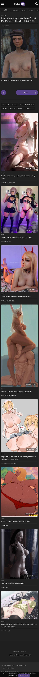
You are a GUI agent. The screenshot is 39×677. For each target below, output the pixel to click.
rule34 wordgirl (25, 655)
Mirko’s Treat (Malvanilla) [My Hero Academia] (16, 391)
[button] (2, 4)
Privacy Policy (21, 665)
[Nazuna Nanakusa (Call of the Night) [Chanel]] (19, 209)
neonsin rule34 (14, 655)
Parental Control (7, 668)
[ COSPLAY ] (14, 10)
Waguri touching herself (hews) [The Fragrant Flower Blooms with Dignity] (19, 625)
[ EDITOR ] (5, 105)
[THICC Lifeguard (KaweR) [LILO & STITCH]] (19, 492)
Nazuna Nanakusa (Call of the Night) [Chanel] (16, 237)
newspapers (29, 105)
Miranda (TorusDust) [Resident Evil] (13, 583)
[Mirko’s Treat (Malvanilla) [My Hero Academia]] (19, 346)
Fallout (14, 105)
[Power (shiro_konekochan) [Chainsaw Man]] (19, 268)
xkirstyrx (29, 108)
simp (23, 10)
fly (21, 105)
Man (31, 10)
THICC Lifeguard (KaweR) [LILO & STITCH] (15, 521)
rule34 (4, 10)
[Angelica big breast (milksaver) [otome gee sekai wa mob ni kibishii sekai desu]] (19, 425)
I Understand (24, 675)
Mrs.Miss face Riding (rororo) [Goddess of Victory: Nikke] (18, 177)
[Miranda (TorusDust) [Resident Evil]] (19, 554)
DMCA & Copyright (7, 665)
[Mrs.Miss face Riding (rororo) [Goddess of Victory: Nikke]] (19, 142)
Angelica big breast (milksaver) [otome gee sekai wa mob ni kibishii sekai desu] (18, 458)
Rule (19, 4)
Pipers (4, 108)
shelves (20, 108)
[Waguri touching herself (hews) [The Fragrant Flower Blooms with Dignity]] (19, 605)
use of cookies (12, 675)
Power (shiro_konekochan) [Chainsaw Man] (16, 296)
